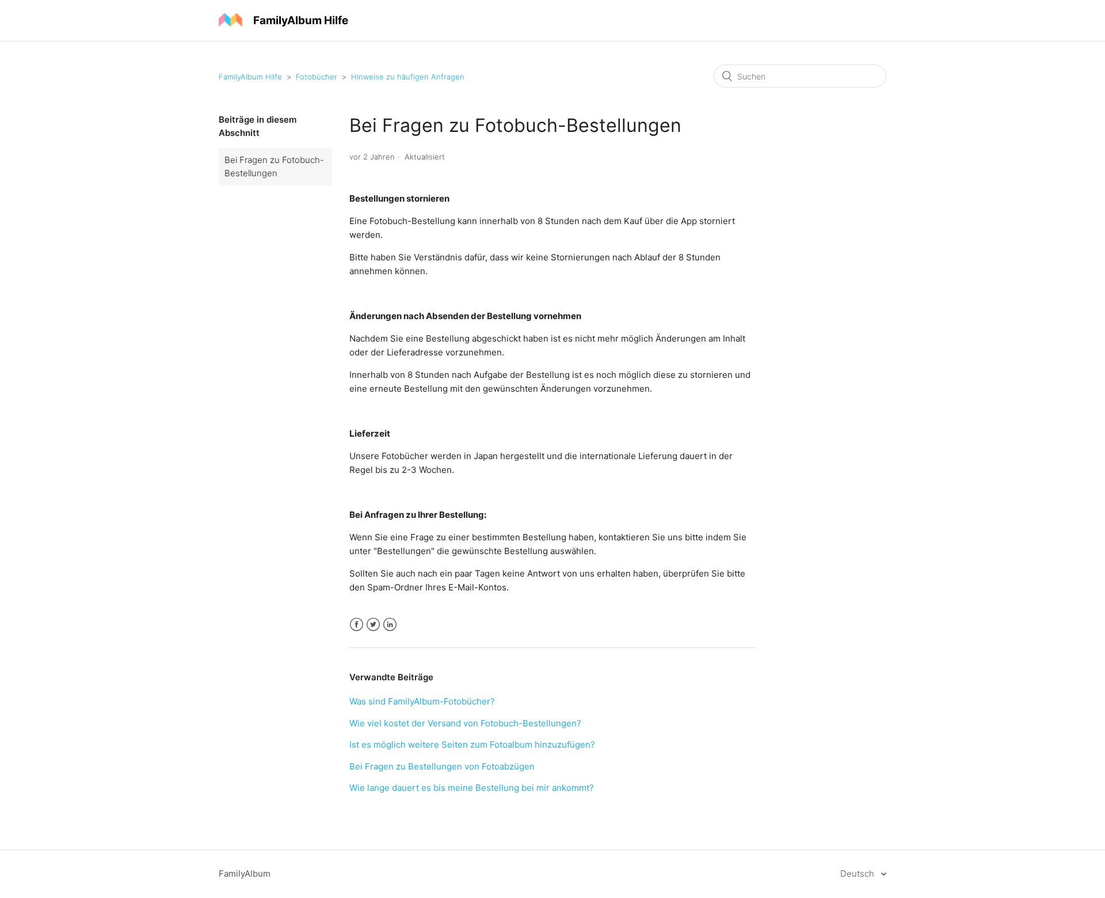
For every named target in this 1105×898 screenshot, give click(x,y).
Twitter (373, 624)
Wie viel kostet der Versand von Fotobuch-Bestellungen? (465, 723)
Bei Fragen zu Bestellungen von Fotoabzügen (442, 766)
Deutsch (858, 873)
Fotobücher (316, 76)
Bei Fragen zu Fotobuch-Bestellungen (274, 166)
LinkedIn (390, 624)
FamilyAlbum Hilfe (250, 76)
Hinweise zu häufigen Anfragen (407, 76)
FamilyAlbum (244, 873)
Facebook (356, 624)
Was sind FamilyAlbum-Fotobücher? (422, 701)
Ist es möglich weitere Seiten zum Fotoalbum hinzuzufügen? (472, 744)
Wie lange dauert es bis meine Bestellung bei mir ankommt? (471, 787)
